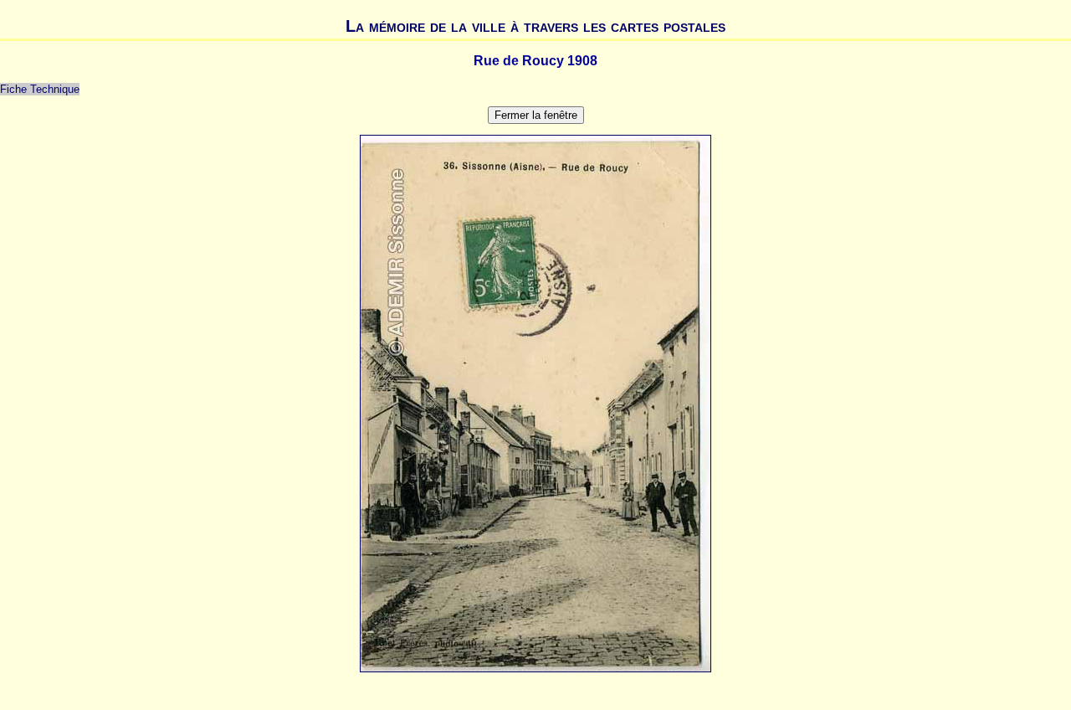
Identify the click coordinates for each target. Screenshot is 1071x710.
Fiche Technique (39, 89)
